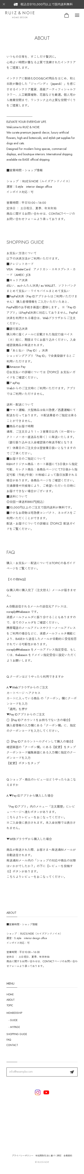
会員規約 (68, 1155)
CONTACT (12, 1045)
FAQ (8, 1040)
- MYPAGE (14, 1027)
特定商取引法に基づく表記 (48, 1155)
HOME (10, 994)
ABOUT (10, 1000)
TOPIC (9, 1005)
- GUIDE (13, 1020)
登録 (72, 1072)
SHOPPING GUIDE (16, 1034)
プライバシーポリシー (22, 1155)
